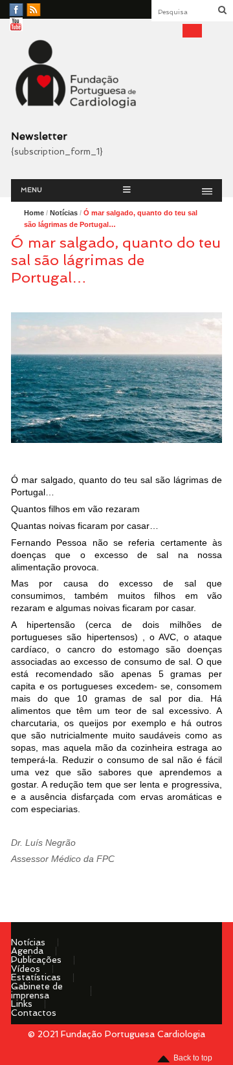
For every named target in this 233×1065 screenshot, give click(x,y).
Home (34, 213)
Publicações (36, 959)
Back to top (192, 1057)
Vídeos (25, 968)
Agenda (27, 950)
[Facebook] (16, 10)
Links (21, 1003)
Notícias (28, 942)
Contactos (33, 1012)
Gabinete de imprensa (37, 990)
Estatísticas (36, 977)
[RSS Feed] (34, 10)
